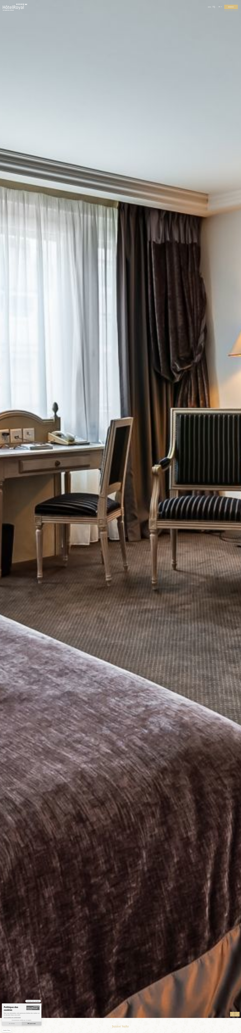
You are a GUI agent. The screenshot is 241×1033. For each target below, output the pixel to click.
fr (219, 7)
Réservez (231, 7)
